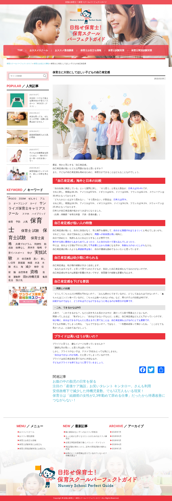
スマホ (25, 213)
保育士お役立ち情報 (91, 50)
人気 (25, 221)
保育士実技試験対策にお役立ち (32, 448)
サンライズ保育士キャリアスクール (27, 208)
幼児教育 (26, 258)
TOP (19, 50)
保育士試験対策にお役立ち (30, 444)
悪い (36, 258)
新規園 (21, 262)
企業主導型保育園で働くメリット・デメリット (85, 442)
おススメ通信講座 (64, 50)
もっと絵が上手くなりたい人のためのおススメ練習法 (86, 437)
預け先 (19, 280)
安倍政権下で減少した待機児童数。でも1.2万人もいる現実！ (98, 391)
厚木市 (31, 247)
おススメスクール (39, 50)
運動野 (16, 277)
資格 (34, 271)
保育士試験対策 (116, 50)
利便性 (37, 244)
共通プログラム (24, 244)
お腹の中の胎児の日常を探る (74, 381)
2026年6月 (116, 436)
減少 (28, 266)
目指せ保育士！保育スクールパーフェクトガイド (86, 2)
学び (29, 253)
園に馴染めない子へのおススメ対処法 (81, 432)
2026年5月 (116, 440)
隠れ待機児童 (31, 276)
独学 (36, 266)
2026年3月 (116, 448)
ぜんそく (33, 198)
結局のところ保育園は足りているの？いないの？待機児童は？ (86, 454)
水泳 (37, 262)
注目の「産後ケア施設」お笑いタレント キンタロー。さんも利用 (102, 386)
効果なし (20, 247)
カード (33, 203)
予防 (18, 221)
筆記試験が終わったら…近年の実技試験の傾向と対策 (86, 447)
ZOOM (22, 198)
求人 (15, 266)
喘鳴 (39, 247)
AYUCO (12, 198)
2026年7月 (116, 432)
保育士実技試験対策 (141, 50)
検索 (30, 262)
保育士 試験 (30, 230)
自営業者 (23, 272)
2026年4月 (116, 444)
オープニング (20, 203)
